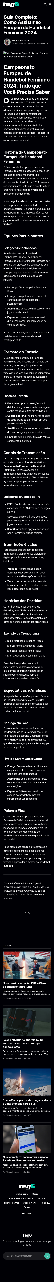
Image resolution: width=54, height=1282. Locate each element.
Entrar (27, 1207)
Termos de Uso (11, 1202)
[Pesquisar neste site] (45, 4)
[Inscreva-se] (47, 1256)
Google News (29, 1202)
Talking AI (45, 1202)
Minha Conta (22, 1194)
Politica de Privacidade (21, 1198)
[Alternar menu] (50, 4)
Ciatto (29, 1213)
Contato (41, 1198)
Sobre (35, 1194)
